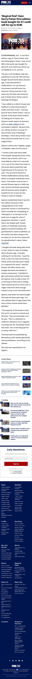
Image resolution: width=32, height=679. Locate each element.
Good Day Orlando (6, 569)
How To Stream (5, 565)
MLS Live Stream (19, 652)
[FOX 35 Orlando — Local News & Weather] (6, 3)
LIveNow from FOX (6, 575)
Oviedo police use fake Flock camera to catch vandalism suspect (19, 437)
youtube (19, 660)
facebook (9, 660)
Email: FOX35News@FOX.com (21, 587)
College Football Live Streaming (19, 628)
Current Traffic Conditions (5, 526)
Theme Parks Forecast (18, 498)
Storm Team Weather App (18, 508)
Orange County (5, 502)
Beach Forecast (19, 501)
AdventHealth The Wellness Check (19, 530)
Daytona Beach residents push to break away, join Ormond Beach (20, 430)
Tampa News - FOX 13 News (20, 571)
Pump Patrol (4, 524)
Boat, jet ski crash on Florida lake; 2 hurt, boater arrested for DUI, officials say (21, 404)
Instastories (19, 28)
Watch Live (24, 2)
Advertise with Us (6, 604)
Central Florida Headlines (5, 489)
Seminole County (5, 506)
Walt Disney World (6, 555)
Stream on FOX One (18, 623)
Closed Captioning (6, 613)
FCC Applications (5, 617)
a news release (13, 124)
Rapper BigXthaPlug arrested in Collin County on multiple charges (11, 377)
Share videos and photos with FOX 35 (20, 590)
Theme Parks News (6, 553)
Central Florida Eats (6, 577)
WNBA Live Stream (20, 650)
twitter (13, 660)
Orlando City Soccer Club (20, 553)
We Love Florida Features (5, 550)
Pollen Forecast (19, 503)
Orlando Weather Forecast (19, 493)
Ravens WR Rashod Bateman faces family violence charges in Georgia (10, 384)
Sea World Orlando (6, 557)
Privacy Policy (18, 471)
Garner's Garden (19, 535)
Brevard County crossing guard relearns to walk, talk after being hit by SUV (20, 423)
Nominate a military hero (6, 511)
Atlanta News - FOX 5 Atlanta (20, 575)
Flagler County (5, 496)
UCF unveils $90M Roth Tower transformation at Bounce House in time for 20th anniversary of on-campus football (20, 414)
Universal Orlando (6, 559)
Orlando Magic (18, 551)
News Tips (18, 582)
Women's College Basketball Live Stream (19, 646)
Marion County (5, 500)
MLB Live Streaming (20, 631)
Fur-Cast (17, 537)
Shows (3, 563)
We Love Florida (19, 524)
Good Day (18, 521)
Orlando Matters (5, 571)
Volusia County (5, 508)
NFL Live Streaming (20, 626)
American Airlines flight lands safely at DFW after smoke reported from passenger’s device (11, 370)
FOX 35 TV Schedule (6, 567)
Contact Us (4, 590)
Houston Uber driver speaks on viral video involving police (10, 362)
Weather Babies (19, 528)
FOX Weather (18, 505)
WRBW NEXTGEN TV (6, 607)
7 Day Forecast (19, 496)
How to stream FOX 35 (6, 585)
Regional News (18, 564)
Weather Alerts (19, 490)
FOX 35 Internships (6, 596)
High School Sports (20, 556)
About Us (4, 582)
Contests (4, 622)
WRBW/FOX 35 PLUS (5, 610)
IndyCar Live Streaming (18, 637)
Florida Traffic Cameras (5, 533)
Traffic (3, 521)
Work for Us (4, 594)
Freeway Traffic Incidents (5, 529)
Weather (18, 485)
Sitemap (3, 517)
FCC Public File (5, 615)
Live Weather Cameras (18, 487)
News (3, 485)
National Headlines (6, 492)
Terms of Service (17, 473)
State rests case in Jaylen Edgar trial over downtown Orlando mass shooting (10, 392)
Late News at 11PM (6, 573)
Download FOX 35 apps (6, 601)
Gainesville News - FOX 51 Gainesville (19, 568)
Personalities (4, 592)
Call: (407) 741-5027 (20, 584)
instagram (16, 660)
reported (4, 243)
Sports (17, 545)
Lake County (4, 498)
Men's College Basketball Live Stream (19, 641)
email (22, 660)
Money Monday (19, 541)
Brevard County (5, 494)
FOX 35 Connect (19, 593)
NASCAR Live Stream (18, 634)
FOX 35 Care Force (20, 526)
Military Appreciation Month (6, 514)
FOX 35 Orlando (12, 28)
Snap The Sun (18, 511)
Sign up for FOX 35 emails (6, 598)
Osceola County (5, 504)
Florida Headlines (5, 487)
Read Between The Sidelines (20, 548)
